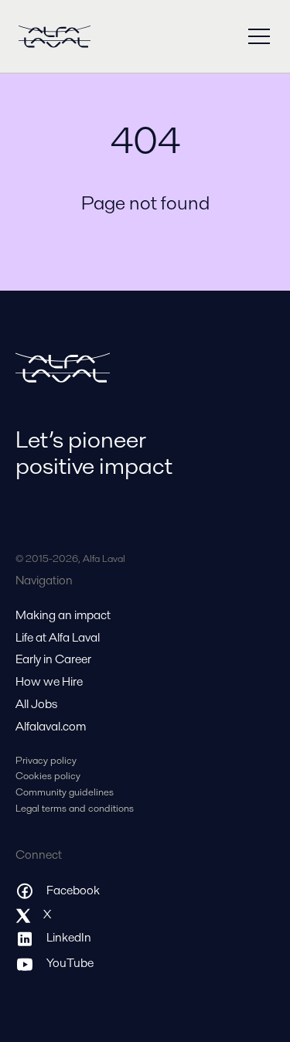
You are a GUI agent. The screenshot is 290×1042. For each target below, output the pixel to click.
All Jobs (36, 704)
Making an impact (63, 615)
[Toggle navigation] (259, 36)
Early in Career (53, 659)
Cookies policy (47, 775)
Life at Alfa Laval (57, 637)
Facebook (73, 890)
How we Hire (49, 681)
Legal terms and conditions (74, 808)
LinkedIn (68, 937)
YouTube (70, 963)
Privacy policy (46, 760)
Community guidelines (64, 792)
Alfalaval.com (50, 726)
